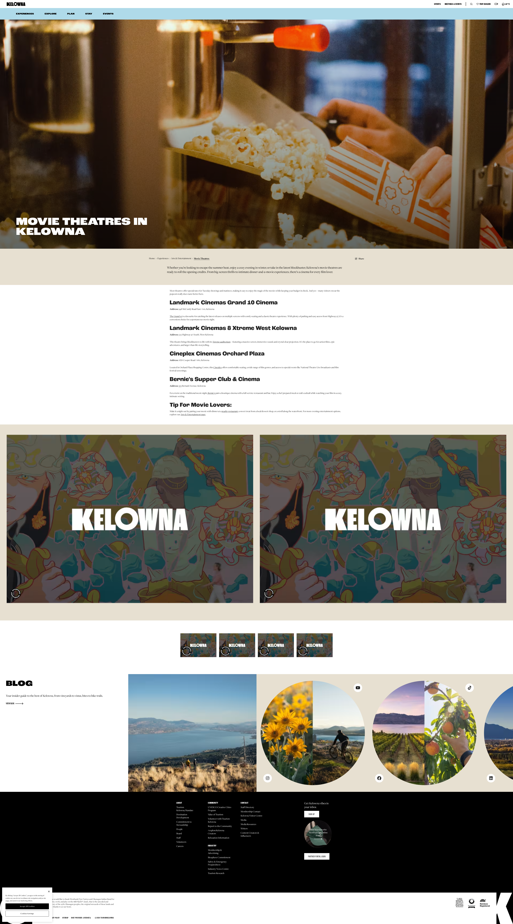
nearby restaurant (230, 411)
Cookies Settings (27, 913)
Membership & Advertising (215, 852)
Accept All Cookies (27, 906)
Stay (88, 14)
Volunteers (181, 841)
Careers (180, 846)
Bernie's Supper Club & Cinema (215, 379)
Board (179, 833)
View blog (10, 703)
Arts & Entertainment (182, 258)
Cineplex (217, 367)
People (179, 829)
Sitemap (65, 918)
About (179, 803)
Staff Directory (247, 807)
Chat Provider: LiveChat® (81, 918)
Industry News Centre (218, 868)
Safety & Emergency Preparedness (217, 863)
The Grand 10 (176, 316)
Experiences (25, 14)
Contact (244, 803)
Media (243, 820)
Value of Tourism (215, 814)
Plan (71, 14)
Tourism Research (216, 873)
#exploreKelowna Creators (216, 832)
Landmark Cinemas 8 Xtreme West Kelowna (233, 328)
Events (108, 14)
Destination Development (182, 816)
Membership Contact (250, 811)
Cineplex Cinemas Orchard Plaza (217, 354)
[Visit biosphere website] (472, 903)
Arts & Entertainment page (193, 414)
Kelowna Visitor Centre (251, 815)
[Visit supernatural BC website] (459, 902)
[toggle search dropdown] (471, 4)
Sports (437, 4)
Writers (244, 828)
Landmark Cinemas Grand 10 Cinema (224, 303)
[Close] (49, 891)
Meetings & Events (453, 4)
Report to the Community (220, 826)
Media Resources (248, 824)
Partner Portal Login (317, 857)
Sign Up (312, 814)
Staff (178, 837)
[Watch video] (496, 4)
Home (153, 258)
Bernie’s (211, 393)
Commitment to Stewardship (184, 823)
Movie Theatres (202, 258)
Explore (51, 14)
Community (213, 803)
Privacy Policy (54, 918)
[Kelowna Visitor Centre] (16, 4)
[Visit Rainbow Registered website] (485, 903)
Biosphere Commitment (219, 857)
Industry (212, 846)
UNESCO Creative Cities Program (219, 809)
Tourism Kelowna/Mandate (184, 809)
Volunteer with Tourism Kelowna (219, 820)
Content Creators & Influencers (250, 834)
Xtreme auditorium (221, 341)
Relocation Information (218, 837)
